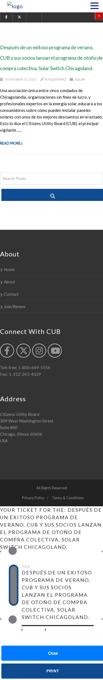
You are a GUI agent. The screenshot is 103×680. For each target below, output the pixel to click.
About (9, 281)
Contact (11, 294)
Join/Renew (14, 306)
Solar (80, 79)
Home (9, 269)
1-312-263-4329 (24, 374)
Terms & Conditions (68, 498)
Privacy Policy (33, 498)
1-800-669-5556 (33, 367)
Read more (10, 143)
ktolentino (55, 79)
